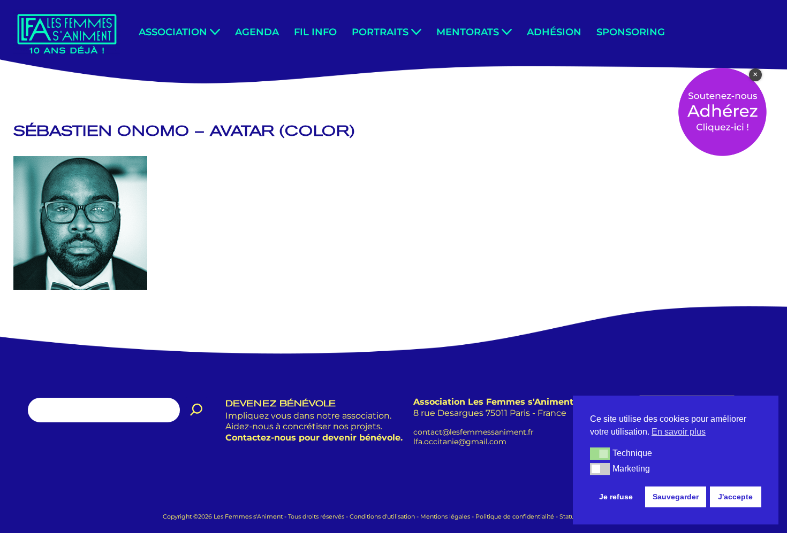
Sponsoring (630, 31)
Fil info (315, 31)
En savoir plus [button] (679, 431)
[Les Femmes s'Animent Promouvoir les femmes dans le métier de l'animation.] (66, 33)
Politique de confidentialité (514, 516)
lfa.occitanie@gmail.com (459, 441)
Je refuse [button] (616, 496)
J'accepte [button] (735, 496)
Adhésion (554, 31)
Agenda (257, 31)
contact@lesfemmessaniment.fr (473, 431)
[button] (215, 32)
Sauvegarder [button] (676, 496)
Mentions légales (445, 516)
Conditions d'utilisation (382, 516)
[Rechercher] (196, 410)
